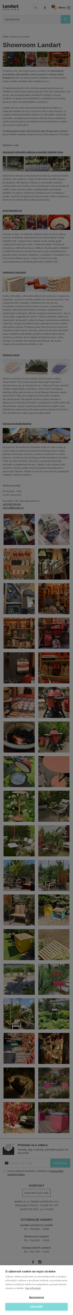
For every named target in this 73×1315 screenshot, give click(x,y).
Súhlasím (36, 1306)
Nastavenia (36, 1297)
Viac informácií (33, 1288)
